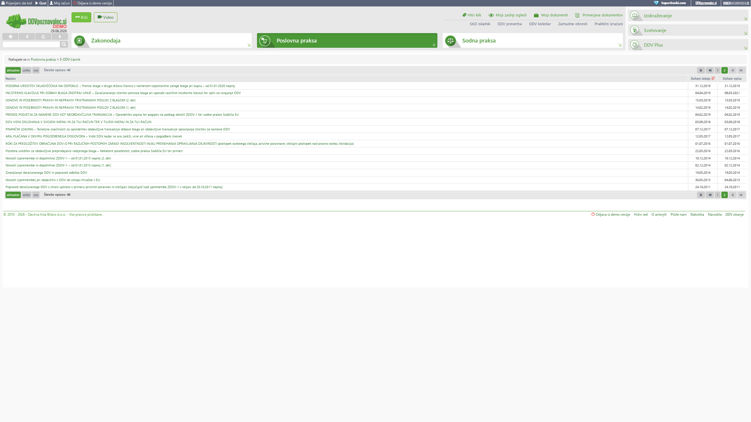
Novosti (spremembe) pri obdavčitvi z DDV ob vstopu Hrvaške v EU (53, 180)
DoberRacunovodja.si (736, 3)
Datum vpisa (732, 78)
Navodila (715, 214)
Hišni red (641, 214)
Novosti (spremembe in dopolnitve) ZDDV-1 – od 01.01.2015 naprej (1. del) (58, 165)
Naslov (11, 78)
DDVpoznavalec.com (706, 3)
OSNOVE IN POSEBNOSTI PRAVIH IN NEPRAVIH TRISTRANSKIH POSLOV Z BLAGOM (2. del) (71, 100)
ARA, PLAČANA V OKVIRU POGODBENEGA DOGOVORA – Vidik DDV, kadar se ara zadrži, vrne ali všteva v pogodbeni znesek (94, 136)
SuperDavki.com (670, 3)
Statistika (697, 214)
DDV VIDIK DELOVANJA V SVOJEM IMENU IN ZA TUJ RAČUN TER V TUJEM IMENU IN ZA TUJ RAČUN (78, 122)
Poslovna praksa (43, 59)
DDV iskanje (734, 214)
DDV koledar (540, 23)
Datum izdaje (701, 78)
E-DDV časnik (70, 59)
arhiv (26, 70)
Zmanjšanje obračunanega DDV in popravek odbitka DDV (46, 172)
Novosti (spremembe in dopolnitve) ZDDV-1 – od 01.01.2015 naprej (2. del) (58, 158)
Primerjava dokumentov (603, 14)
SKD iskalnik (480, 23)
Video (108, 17)
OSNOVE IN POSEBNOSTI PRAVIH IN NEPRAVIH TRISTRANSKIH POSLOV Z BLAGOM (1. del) (71, 107)
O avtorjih (659, 214)
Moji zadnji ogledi (511, 14)
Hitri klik (473, 14)
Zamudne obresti (572, 23)
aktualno (13, 70)
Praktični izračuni (609, 23)
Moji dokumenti (554, 14)
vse (35, 70)
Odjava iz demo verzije (94, 3)
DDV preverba (510, 23)
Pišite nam (678, 214)
